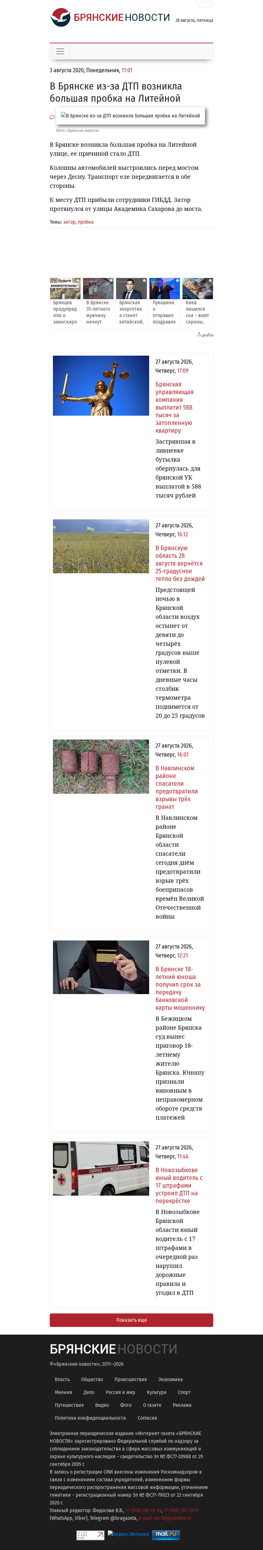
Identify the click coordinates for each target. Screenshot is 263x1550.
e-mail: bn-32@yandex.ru (165, 1518)
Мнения (63, 1392)
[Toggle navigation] (60, 51)
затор (69, 222)
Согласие (147, 1418)
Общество (92, 1379)
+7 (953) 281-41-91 (143, 1510)
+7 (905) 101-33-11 (181, 1510)
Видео (102, 1405)
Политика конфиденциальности (90, 1418)
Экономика (170, 1379)
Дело (89, 1392)
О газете (152, 1405)
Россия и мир (120, 1392)
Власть (62, 1379)
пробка (86, 222)
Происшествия (131, 1379)
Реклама (182, 1405)
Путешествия (69, 1405)
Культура (156, 1392)
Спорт (184, 1392)
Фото (126, 1405)
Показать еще (131, 1320)
